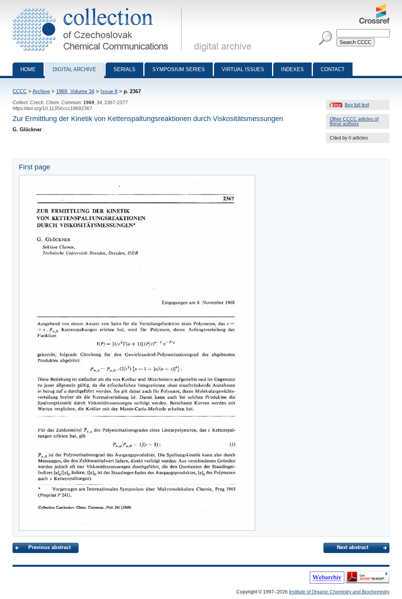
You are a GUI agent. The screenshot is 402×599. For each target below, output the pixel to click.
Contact (333, 69)
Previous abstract (49, 547)
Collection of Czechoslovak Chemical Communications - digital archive (99, 7)
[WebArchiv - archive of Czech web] (327, 582)
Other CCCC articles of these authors (354, 121)
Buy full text (357, 105)
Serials (124, 69)
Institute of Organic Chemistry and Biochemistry (339, 592)
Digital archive (74, 69)
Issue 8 (108, 91)
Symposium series (178, 69)
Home (28, 69)
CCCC (20, 91)
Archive (41, 91)
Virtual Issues (243, 69)
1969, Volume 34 (75, 91)
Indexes (292, 69)
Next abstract (352, 547)
